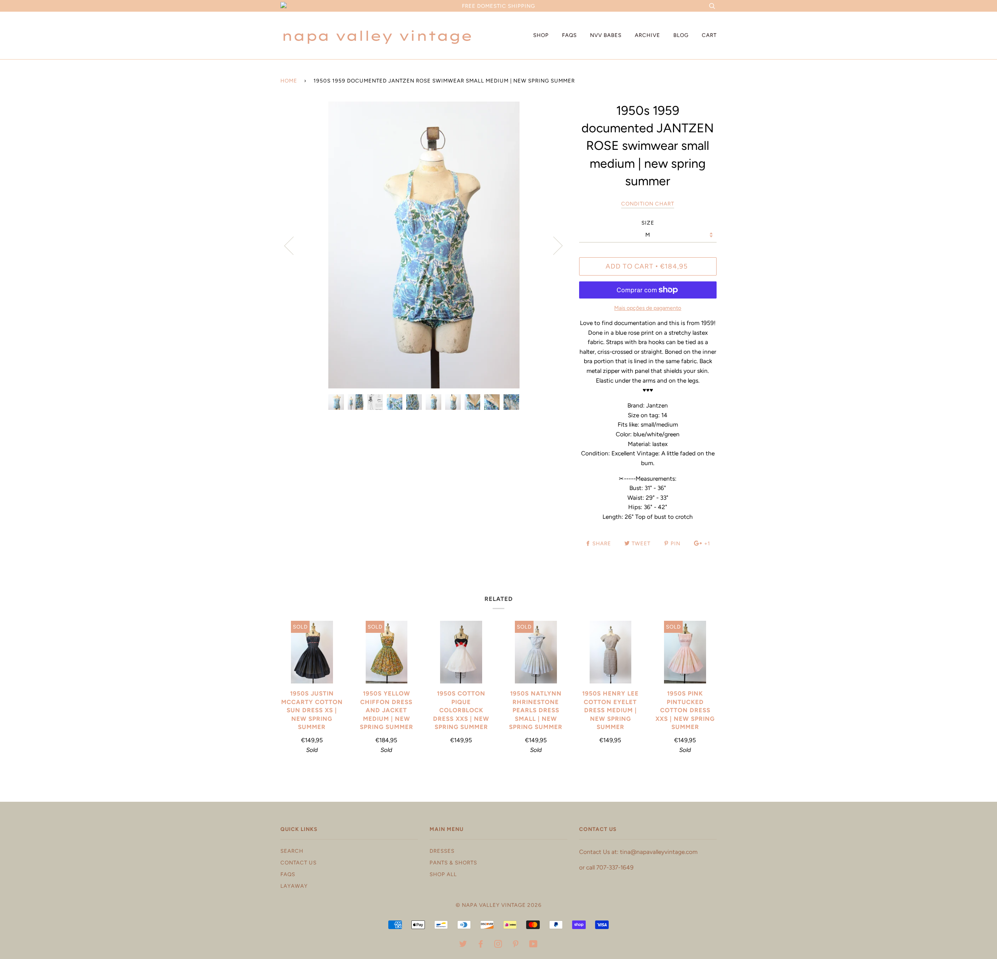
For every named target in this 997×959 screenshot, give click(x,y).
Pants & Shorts (453, 862)
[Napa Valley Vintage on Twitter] (463, 945)
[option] (423, 245)
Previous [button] (293, 245)
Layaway (294, 886)
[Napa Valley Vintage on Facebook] (481, 945)
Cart (709, 35)
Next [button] (553, 245)
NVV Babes (606, 35)
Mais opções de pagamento (647, 308)
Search (291, 851)
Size (647, 223)
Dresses (442, 851)
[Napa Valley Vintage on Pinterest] (516, 945)
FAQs (569, 35)
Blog (681, 35)
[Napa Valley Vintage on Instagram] (498, 945)
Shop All (443, 874)
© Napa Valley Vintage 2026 (499, 905)
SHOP (541, 35)
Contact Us (298, 862)
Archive (647, 35)
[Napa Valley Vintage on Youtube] (533, 945)
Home (288, 80)
